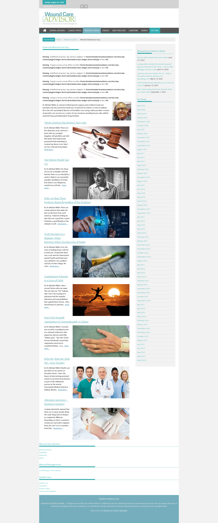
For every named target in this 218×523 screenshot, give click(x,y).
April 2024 (141, 109)
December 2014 (143, 245)
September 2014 (144, 257)
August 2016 (142, 181)
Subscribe (133, 30)
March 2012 (142, 360)
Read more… (49, 149)
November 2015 (143, 209)
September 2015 (144, 213)
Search (144, 30)
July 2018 (140, 129)
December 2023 (143, 121)
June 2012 (141, 348)
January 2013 (142, 324)
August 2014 (142, 261)
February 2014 (143, 280)
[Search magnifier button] (86, 6)
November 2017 (143, 141)
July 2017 (140, 153)
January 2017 (142, 173)
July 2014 (140, 265)
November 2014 (143, 249)
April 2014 (141, 273)
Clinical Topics (74, 30)
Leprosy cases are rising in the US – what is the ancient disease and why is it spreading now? (154, 76)
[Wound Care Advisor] (45, 30)
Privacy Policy (44, 488)
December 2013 (143, 288)
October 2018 (142, 125)
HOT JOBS (155, 30)
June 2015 (141, 221)
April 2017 (141, 161)
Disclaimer (43, 486)
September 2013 (144, 300)
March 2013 (142, 316)
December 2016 (143, 177)
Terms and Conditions (47, 491)
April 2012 (141, 356)
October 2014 (142, 253)
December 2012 (143, 328)
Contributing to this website (50, 470)
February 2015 (143, 237)
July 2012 (140, 344)
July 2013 (140, 304)
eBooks (106, 30)
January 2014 (142, 284)
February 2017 (143, 169)
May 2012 (141, 352)
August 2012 (142, 340)
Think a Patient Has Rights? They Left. (65, 122)
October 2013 (142, 296)
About (41, 458)
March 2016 (142, 201)
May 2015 (141, 225)
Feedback (43, 452)
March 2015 (142, 233)
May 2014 (141, 269)
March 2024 (142, 113)
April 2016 (141, 197)
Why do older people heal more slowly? (152, 57)
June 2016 (141, 189)
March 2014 (142, 276)
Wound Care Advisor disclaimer (115, 510)
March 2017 (142, 165)
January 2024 (142, 117)
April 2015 (141, 229)
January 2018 (142, 133)
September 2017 (144, 145)
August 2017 (142, 149)
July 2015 (140, 217)
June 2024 (141, 105)
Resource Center (91, 30)
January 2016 (142, 205)
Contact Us (43, 483)
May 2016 (141, 193)
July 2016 (140, 185)
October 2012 (142, 336)
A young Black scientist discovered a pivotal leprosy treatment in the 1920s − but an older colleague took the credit (155, 67)
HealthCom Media (57, 503)
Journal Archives (57, 30)
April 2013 (141, 312)
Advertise (43, 455)
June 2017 (141, 157)
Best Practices (119, 30)
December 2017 (143, 137)
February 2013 (143, 320)
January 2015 (142, 241)
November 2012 (143, 332)
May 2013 (141, 308)
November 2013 (143, 292)
